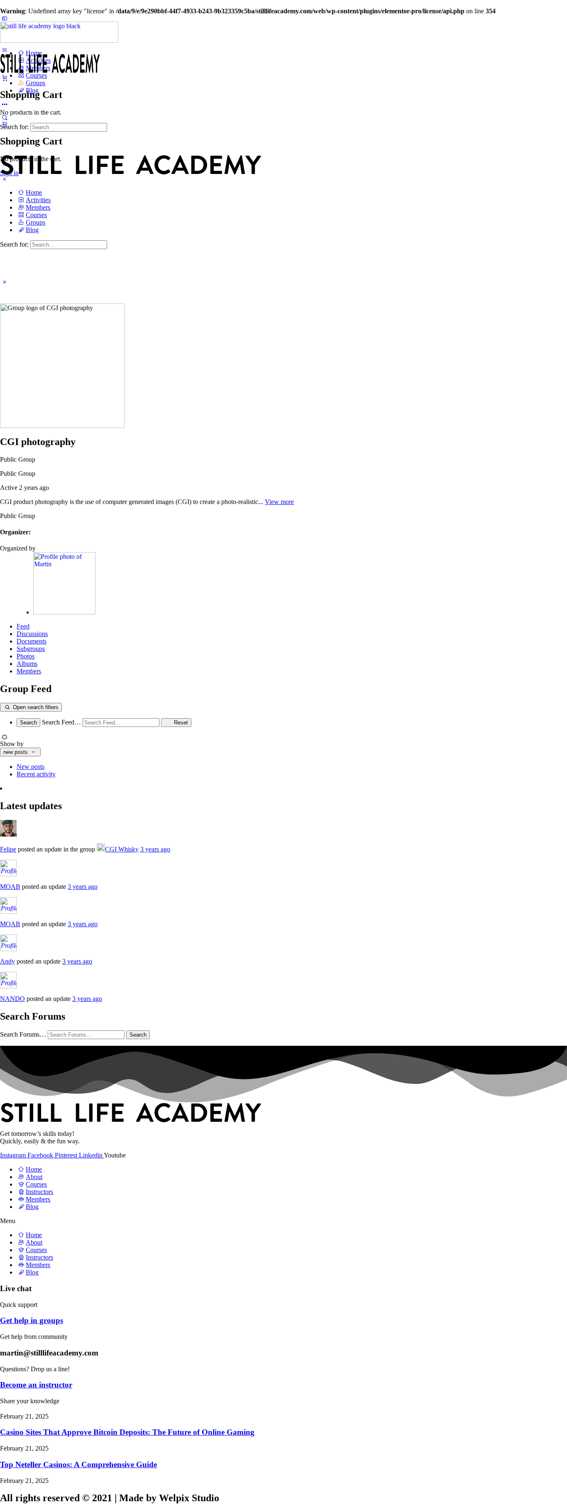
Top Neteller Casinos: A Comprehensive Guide (78, 1464)
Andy (7, 961)
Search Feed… (61, 722)
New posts (30, 766)
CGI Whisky (122, 849)
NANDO (12, 998)
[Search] (4, 117)
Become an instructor (36, 1384)
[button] (283, 1221)
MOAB (10, 886)
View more (279, 501)
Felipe (8, 849)
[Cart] (4, 77)
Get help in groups (31, 1320)
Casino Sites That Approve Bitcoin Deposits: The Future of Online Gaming (127, 1432)
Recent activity (36, 774)
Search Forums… (23, 1034)
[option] (292, 767)
